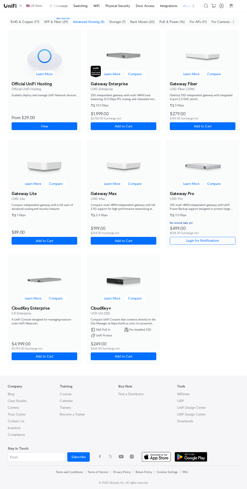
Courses (66, 394)
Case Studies (17, 401)
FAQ (185, 472)
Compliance (16, 435)
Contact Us (16, 421)
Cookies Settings (167, 472)
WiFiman (183, 394)
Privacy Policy (122, 472)
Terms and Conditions (69, 472)
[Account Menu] (221, 6)
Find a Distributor (131, 394)
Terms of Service (98, 472)
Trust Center (17, 414)
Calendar (66, 401)
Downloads (185, 421)
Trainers (65, 407)
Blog (11, 394)
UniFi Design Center (191, 407)
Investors (14, 428)
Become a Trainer (72, 414)
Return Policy (144, 472)
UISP (180, 401)
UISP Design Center (191, 414)
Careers (13, 407)
